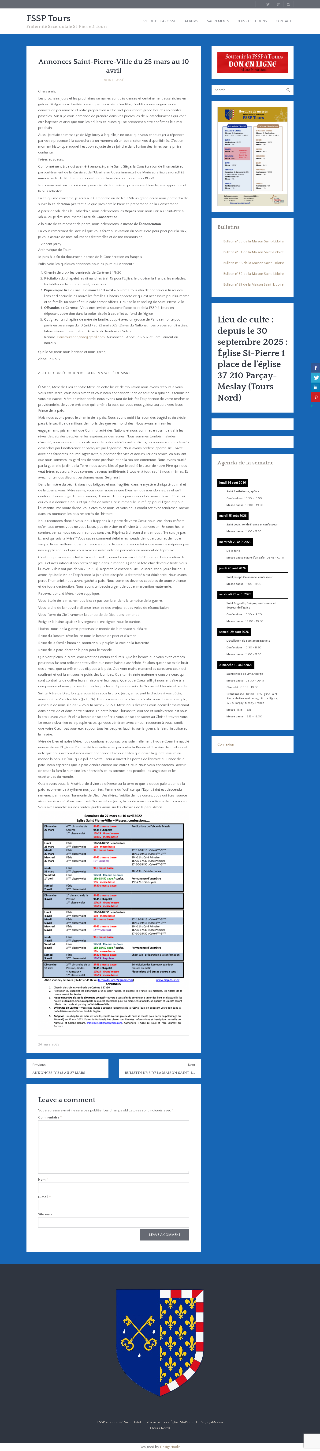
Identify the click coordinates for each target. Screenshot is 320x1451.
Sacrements (218, 21)
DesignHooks (170, 1447)
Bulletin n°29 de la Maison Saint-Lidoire (253, 285)
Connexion (225, 745)
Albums (191, 21)
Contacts (285, 21)
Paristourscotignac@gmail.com (81, 337)
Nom (43, 1180)
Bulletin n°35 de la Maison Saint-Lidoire (253, 241)
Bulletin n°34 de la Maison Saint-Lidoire (253, 252)
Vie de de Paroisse (159, 21)
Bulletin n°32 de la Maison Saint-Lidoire (253, 274)
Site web (45, 1214)
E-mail (44, 1197)
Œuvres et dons (252, 21)
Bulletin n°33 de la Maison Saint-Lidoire (253, 263)
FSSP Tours (48, 18)
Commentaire (50, 1117)
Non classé (114, 80)
